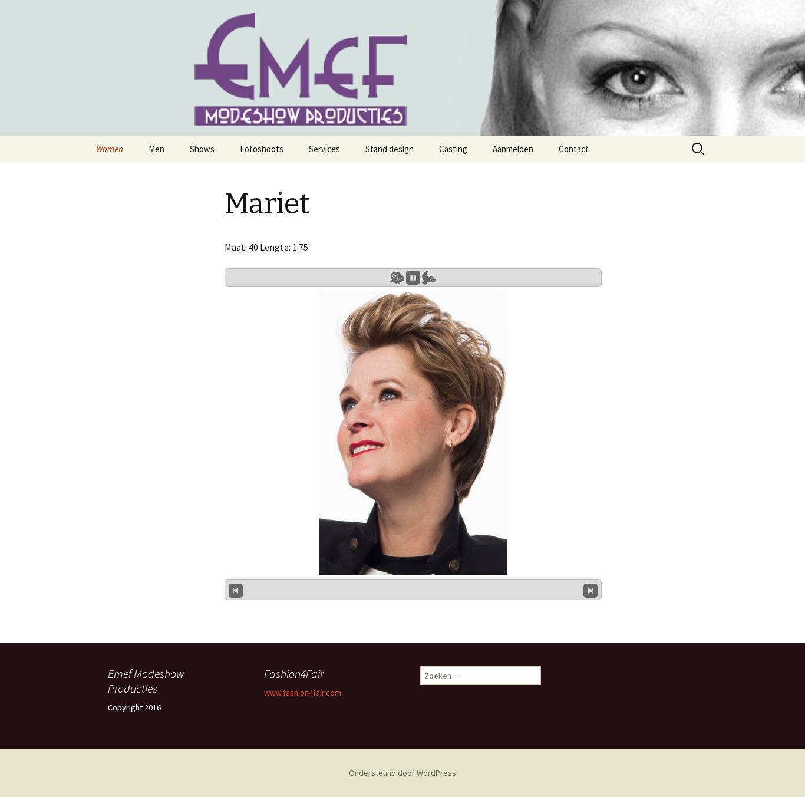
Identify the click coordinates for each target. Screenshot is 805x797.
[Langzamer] (397, 278)
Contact (574, 148)
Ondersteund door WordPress (402, 773)
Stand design (389, 148)
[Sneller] (429, 278)
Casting (453, 148)
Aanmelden (513, 148)
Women (109, 148)
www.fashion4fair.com (302, 692)
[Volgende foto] (590, 589)
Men (156, 148)
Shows (202, 148)
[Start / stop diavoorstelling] (413, 278)
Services (324, 148)
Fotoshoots (261, 148)
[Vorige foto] (236, 589)
